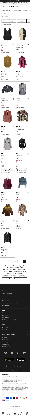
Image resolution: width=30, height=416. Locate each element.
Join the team (6, 344)
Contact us (5, 330)
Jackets (25, 10)
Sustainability (6, 340)
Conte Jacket (19, 268)
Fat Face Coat (7, 270)
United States (15, 408)
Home (3, 10)
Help (3, 324)
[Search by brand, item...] (3, 6)
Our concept (5, 291)
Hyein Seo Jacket (7, 271)
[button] (27, 6)
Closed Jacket (9, 268)
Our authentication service (9, 303)
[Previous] (11, 261)
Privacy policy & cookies (14, 370)
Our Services (6, 288)
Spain (24, 408)
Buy (3, 298)
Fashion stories (6, 347)
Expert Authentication (22, 169)
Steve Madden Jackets (20, 277)
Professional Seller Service (9, 320)
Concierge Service (7, 293)
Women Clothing (16, 10)
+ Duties (21, 76)
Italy (27, 408)
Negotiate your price (6, 169)
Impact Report (6, 342)
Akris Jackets (7, 266)
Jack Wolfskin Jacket (20, 271)
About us (4, 337)
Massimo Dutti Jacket (9, 275)
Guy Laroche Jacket (19, 270)
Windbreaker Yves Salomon (20, 279)
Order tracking (6, 301)
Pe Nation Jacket (7, 277)
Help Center (5, 327)
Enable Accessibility (15, 1)
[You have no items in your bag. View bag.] (27, 6)
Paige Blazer (21, 275)
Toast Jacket (6, 279)
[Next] (18, 261)
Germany (20, 408)
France (3, 408)
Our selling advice (7, 315)
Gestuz (8, 10)
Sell (3, 310)
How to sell (5, 313)
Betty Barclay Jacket (19, 266)
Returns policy (6, 305)
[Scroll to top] (24, 261)
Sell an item (5, 317)
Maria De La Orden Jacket (14, 273)
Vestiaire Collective (8, 334)
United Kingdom (9, 408)
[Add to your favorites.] (13, 44)
